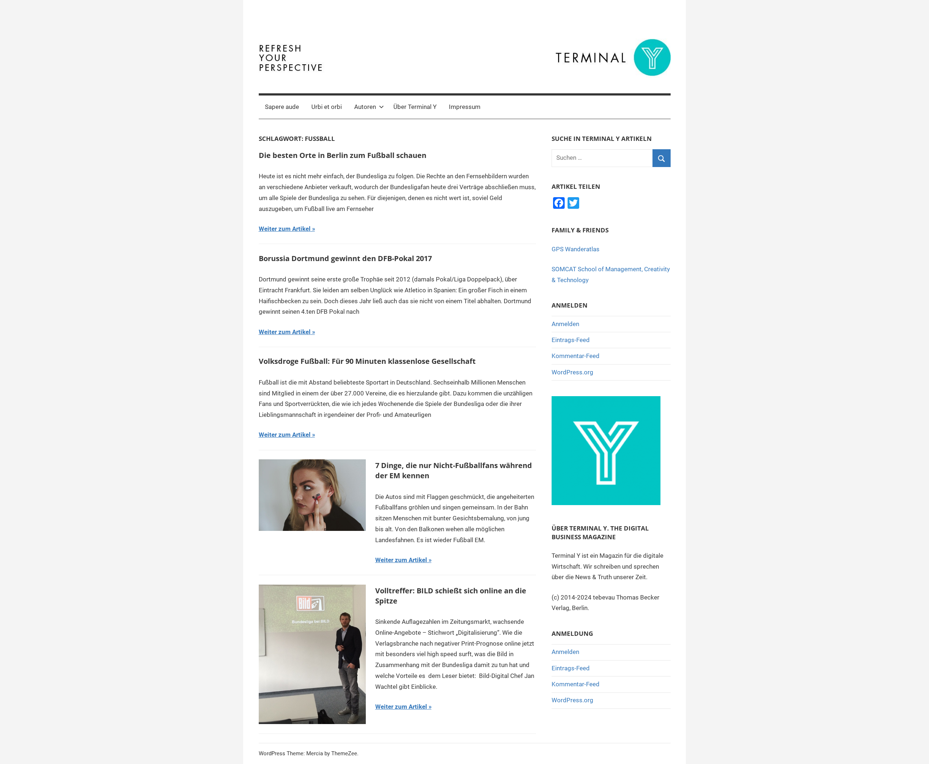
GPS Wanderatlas (575, 249)
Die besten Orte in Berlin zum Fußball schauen (342, 155)
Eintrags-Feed (571, 340)
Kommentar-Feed (575, 355)
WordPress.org (572, 372)
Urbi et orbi (326, 106)
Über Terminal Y (415, 106)
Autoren (365, 106)
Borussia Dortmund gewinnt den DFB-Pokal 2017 (345, 258)
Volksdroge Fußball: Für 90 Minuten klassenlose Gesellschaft (367, 361)
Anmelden (565, 324)
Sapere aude (282, 106)
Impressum (464, 106)
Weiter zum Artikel (285, 228)
